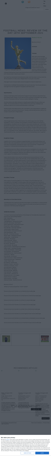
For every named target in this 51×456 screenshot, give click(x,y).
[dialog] (25, 445)
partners (8, 439)
